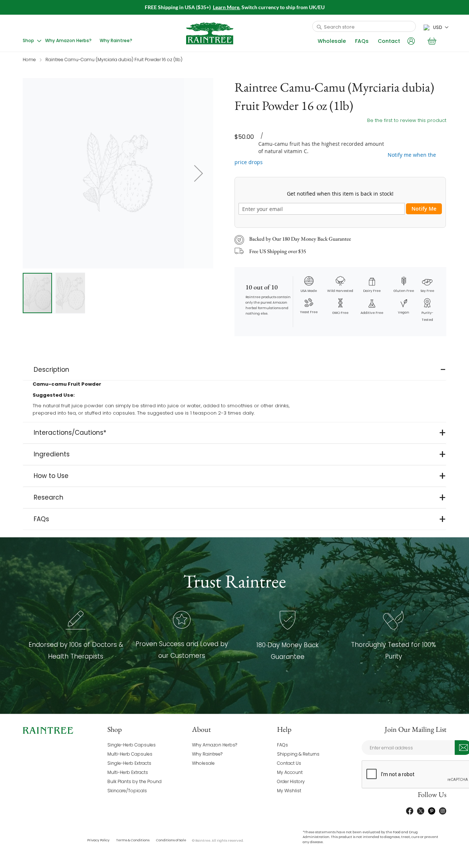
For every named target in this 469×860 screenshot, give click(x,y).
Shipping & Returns (298, 754)
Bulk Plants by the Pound (134, 781)
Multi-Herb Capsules (129, 754)
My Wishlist (289, 790)
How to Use (51, 475)
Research (48, 497)
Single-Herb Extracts (129, 763)
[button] (436, 27)
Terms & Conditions (132, 840)
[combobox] (364, 26)
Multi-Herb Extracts (127, 772)
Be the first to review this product (406, 120)
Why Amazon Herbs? (214, 745)
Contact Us (289, 763)
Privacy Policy (98, 840)
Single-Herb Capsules (131, 745)
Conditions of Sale (171, 840)
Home (29, 59)
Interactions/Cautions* (70, 432)
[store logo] (209, 33)
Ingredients (52, 454)
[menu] (80, 40)
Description (51, 369)
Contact (389, 41)
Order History (291, 781)
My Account (290, 772)
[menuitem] (32, 40)
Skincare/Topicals (127, 790)
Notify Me (423, 208)
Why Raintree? (207, 754)
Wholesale (332, 41)
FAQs (362, 41)
